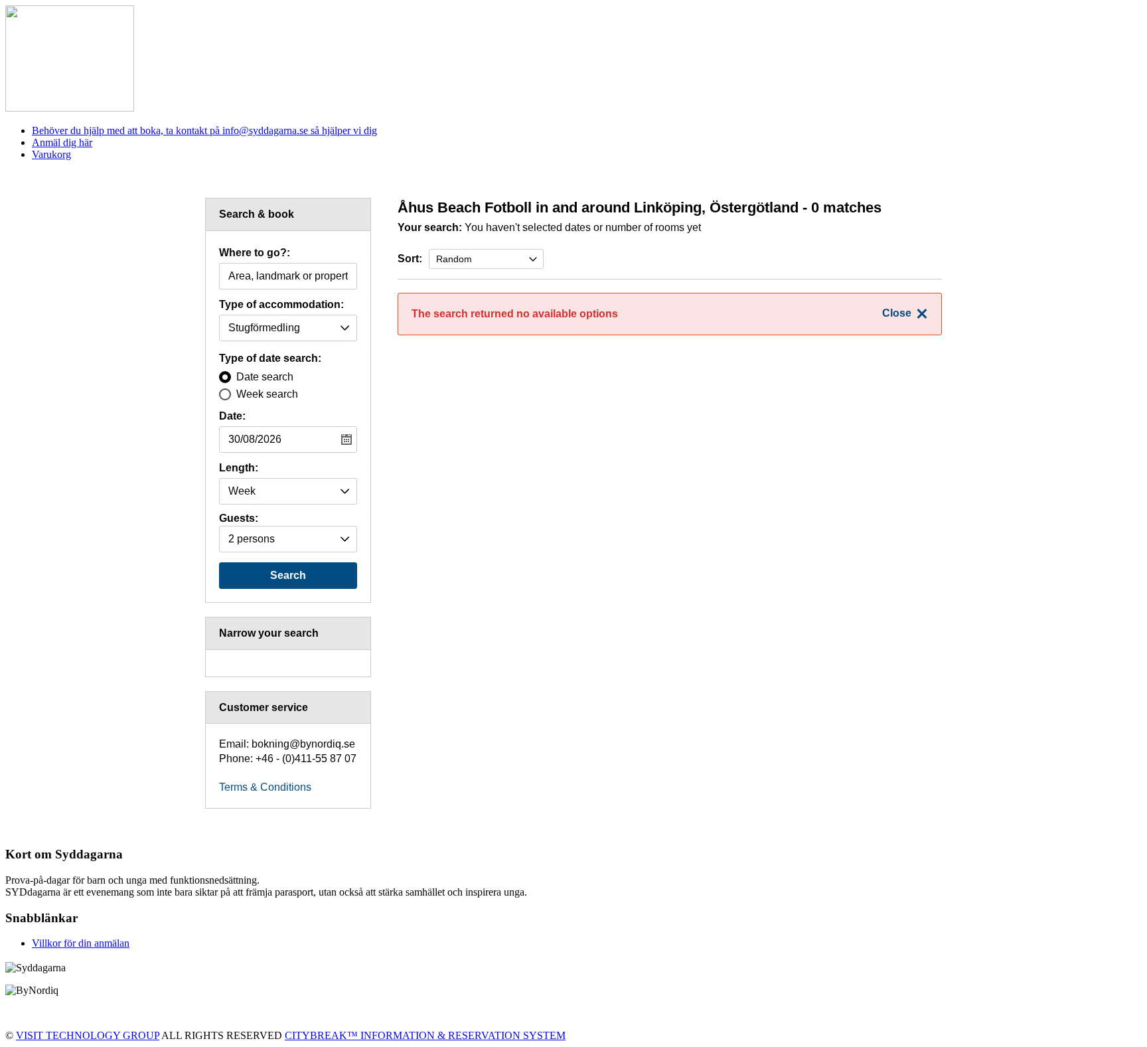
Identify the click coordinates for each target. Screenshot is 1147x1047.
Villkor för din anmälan (80, 943)
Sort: (410, 258)
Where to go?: (254, 253)
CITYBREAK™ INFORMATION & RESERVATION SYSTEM (425, 1035)
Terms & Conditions (265, 787)
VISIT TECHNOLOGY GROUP (87, 1035)
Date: (232, 416)
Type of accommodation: (281, 304)
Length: (238, 468)
